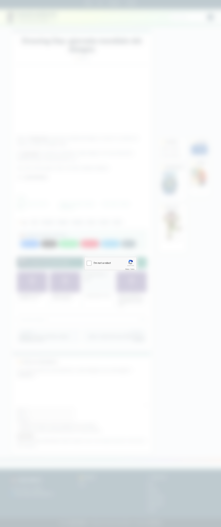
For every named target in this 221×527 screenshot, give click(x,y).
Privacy (127, 269)
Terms (132, 269)
